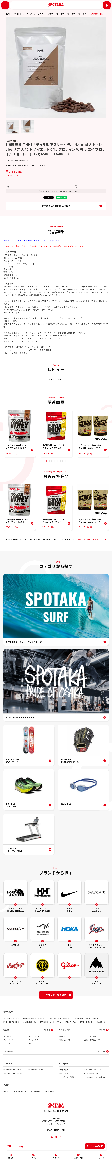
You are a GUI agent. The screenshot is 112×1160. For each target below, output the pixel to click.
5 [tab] (57, 461)
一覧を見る (46, 1030)
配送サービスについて (92, 1040)
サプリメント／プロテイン (48, 14)
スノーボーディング (91, 1073)
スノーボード (8, 1040)
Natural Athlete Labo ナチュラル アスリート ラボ (54, 539)
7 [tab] (63, 461)
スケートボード (34, 1036)
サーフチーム (63, 1073)
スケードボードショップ (92, 1070)
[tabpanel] (19, 433)
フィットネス (33, 1040)
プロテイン (65, 14)
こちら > (41, 165)
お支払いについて (90, 1036)
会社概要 (6, 1091)
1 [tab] (46, 461)
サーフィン (7, 1036)
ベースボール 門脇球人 (67, 1077)
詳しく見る (101, 1051)
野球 (30, 1043)
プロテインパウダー (80, 14)
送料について (63, 1036)
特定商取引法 (36, 1091)
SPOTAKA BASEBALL (36, 1070)
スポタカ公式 (63, 1070)
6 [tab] (60, 461)
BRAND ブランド (19, 539)
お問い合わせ (49, 1091)
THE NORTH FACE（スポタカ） (95, 1077)
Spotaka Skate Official (12, 1073)
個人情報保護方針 (20, 1091)
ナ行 (30, 539)
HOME (8, 14)
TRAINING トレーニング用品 (24, 14)
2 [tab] (49, 461)
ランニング (7, 1043)
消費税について (64, 1040)
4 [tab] (54, 461)
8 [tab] (65, 461)
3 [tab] (52, 461)
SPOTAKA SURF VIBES (12, 1070)
